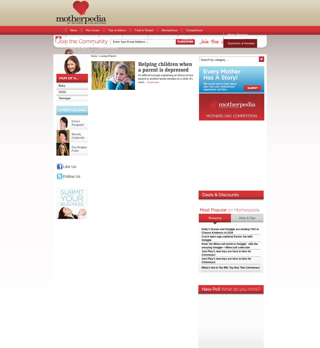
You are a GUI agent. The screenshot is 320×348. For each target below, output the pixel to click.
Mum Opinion (134, 39)
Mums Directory (238, 34)
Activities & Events (82, 39)
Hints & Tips (247, 218)
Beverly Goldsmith (78, 136)
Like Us (69, 167)
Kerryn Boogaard (78, 123)
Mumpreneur (169, 30)
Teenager (65, 98)
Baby (62, 85)
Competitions (194, 30)
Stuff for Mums (79, 47)
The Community (108, 47)
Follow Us (71, 176)
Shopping (214, 218)
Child (62, 92)
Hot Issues (92, 30)
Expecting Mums (162, 39)
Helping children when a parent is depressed (165, 67)
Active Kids (110, 39)
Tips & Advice (117, 30)
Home (94, 56)
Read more (153, 82)
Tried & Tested (144, 30)
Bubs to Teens (191, 39)
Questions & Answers (241, 43)
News (73, 30)
